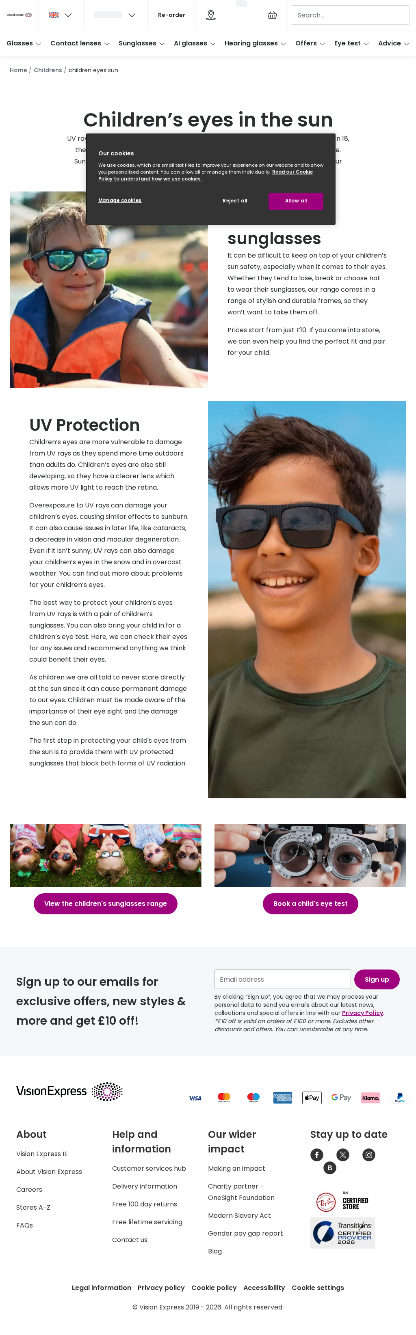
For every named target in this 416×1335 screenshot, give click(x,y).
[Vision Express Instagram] (368, 1154)
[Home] (19, 15)
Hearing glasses (251, 43)
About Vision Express (49, 1171)
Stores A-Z (33, 1207)
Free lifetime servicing (147, 1222)
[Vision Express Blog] (329, 1167)
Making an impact (236, 1168)
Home (18, 70)
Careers (29, 1189)
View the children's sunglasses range (105, 903)
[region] (211, 179)
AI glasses (190, 43)
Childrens (48, 70)
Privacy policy (161, 1287)
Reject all (235, 201)
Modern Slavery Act (239, 1215)
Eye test (347, 43)
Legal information (101, 1287)
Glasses (19, 43)
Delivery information (144, 1186)
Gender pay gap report (245, 1233)
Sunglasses (137, 43)
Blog (215, 1251)
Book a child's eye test (310, 903)
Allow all (296, 201)
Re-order (171, 15)
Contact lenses (75, 43)
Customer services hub (149, 1168)
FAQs (24, 1225)
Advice (389, 43)
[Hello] (115, 15)
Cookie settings (318, 1287)
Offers (306, 43)
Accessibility (264, 1287)
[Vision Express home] (77, 1091)
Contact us (129, 1240)
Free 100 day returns (144, 1204)
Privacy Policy (362, 1013)
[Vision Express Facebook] (316, 1154)
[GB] (61, 15)
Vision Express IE (42, 1154)
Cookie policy (214, 1287)
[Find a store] (210, 15)
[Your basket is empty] (272, 15)
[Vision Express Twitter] (342, 1154)
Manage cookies (120, 200)
